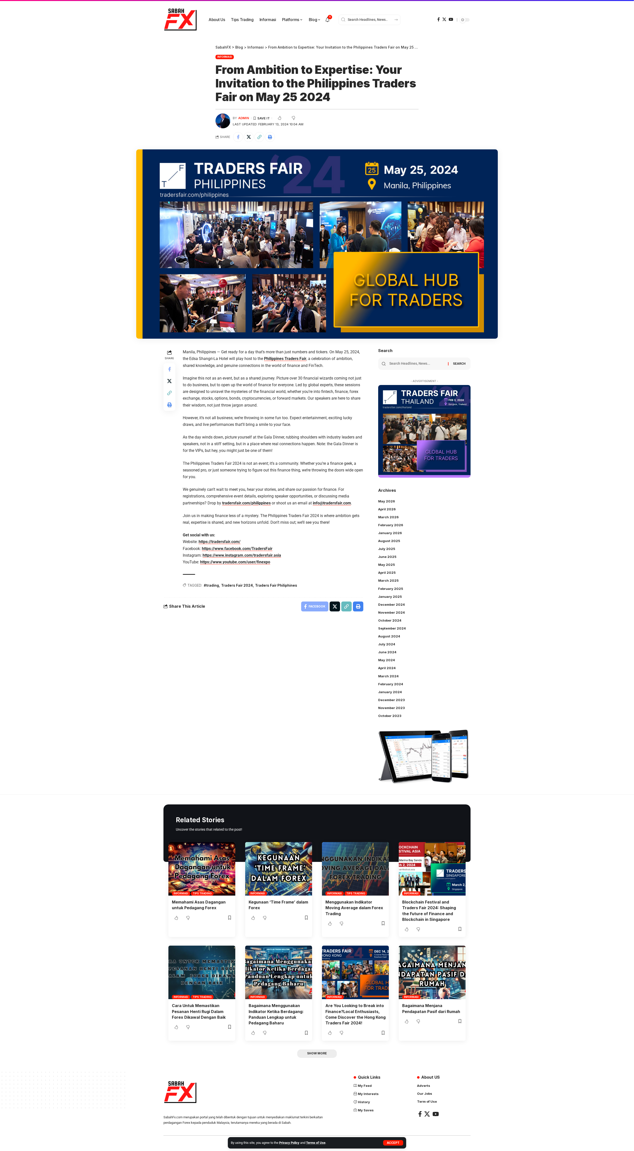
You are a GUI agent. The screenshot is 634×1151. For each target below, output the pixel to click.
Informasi (224, 56)
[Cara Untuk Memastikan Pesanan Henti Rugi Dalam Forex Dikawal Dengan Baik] (201, 972)
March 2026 (388, 517)
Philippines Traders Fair (285, 358)
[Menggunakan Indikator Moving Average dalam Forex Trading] (355, 869)
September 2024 (392, 628)
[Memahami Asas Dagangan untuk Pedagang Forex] (201, 869)
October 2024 (389, 620)
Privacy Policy (289, 1143)
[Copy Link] (259, 137)
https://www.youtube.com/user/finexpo (235, 562)
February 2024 (390, 684)
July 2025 (386, 549)
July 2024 (386, 644)
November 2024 (391, 612)
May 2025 (386, 565)
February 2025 (390, 589)
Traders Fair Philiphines (276, 585)
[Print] (270, 137)
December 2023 (391, 700)
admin (243, 118)
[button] (393, 1143)
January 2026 (390, 533)
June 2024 (387, 652)
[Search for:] (417, 363)
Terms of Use (315, 1143)
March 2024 (388, 676)
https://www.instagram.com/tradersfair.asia (242, 555)
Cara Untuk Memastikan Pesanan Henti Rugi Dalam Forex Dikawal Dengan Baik (199, 1011)
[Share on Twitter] (249, 137)
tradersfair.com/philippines (246, 503)
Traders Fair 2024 (237, 585)
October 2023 (389, 716)
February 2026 (390, 525)
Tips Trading (202, 893)
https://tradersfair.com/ (219, 541)
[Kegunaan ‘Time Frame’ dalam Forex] (278, 869)
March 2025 (388, 580)
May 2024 (386, 660)
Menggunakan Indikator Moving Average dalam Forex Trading (354, 908)
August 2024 (389, 636)
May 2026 (386, 501)
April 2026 (387, 509)
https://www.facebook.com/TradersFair (237, 548)
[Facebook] (438, 19)
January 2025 (390, 597)
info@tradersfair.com (332, 503)
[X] (444, 19)
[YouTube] (451, 19)
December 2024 (391, 604)
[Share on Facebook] (238, 137)
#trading (211, 585)
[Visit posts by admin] (222, 120)
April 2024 (387, 668)
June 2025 (387, 557)
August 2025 (389, 541)
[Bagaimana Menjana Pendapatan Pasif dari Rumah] (432, 972)
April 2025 (387, 573)
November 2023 (391, 708)
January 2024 (390, 692)
